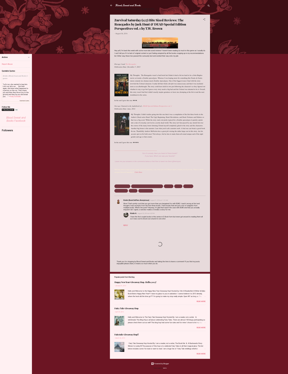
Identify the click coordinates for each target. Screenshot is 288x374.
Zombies (133, 191)
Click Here (138, 172)
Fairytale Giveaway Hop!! (126, 334)
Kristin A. (133, 213)
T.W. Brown (188, 186)
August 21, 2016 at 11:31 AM (159, 200)
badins (165, 368)
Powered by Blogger (161, 364)
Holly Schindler (15, 96)
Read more (201, 301)
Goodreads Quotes (24, 100)
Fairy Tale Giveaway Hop (126, 308)
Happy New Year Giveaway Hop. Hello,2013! (135, 282)
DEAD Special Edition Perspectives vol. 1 (157, 106)
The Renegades (131, 64)
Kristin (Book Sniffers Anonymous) (136, 200)
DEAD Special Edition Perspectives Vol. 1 (147, 186)
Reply (125, 225)
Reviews (178, 186)
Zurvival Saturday (145, 191)
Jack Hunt (168, 186)
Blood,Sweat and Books (128, 5)
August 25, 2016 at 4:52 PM (146, 213)
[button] (204, 19)
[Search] (208, 6)
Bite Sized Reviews (122, 186)
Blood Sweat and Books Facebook (16, 119)
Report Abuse (7, 64)
